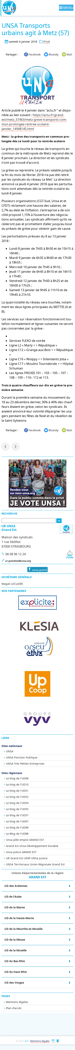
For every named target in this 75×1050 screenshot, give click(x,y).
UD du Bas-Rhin (14, 961)
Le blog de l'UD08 (17, 778)
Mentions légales (17, 1002)
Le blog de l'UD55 (17, 809)
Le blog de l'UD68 (17, 827)
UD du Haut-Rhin (15, 972)
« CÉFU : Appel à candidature (5, 446)
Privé (46, 41)
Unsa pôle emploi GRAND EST (25, 840)
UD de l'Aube (13, 896)
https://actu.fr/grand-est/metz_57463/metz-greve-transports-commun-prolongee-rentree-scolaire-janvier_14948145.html (34, 122)
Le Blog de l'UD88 (17, 833)
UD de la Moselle (15, 950)
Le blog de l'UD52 (17, 797)
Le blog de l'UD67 (17, 821)
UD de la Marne (14, 907)
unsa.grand (39, 570)
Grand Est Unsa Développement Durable (32, 846)
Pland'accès (69, 556)
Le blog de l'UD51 (17, 790)
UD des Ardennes (15, 886)
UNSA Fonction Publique (21, 757)
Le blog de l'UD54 (17, 803)
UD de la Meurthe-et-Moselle (23, 929)
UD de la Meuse (14, 939)
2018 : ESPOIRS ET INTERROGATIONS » (15, 446)
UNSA (9, 751)
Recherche (9, 513)
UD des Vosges (14, 982)
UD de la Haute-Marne (19, 918)
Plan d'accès (14, 1008)
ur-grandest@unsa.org (18, 561)
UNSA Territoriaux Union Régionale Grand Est (35, 864)
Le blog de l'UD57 (17, 815)
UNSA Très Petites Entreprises (25, 763)
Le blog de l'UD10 (17, 784)
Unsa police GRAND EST (21, 852)
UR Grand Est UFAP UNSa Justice (27, 858)
